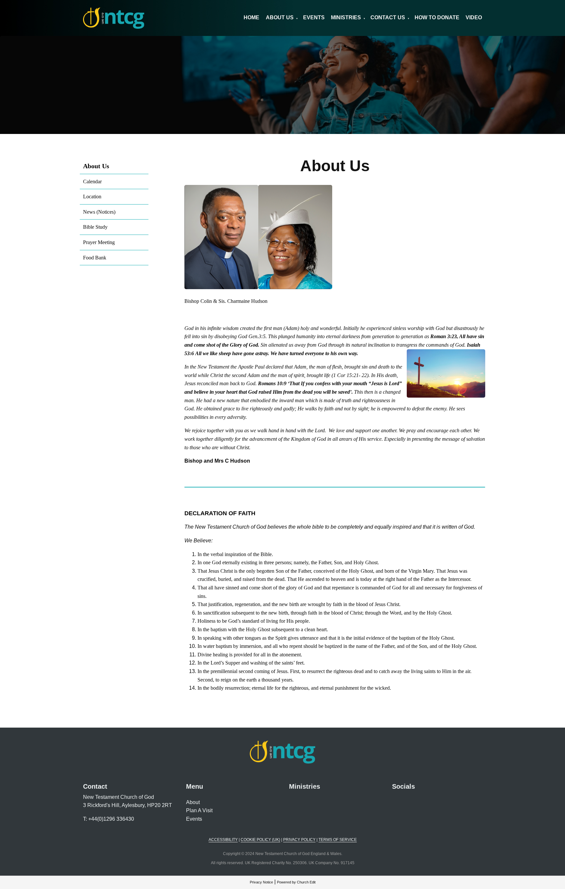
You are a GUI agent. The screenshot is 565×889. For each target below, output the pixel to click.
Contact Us (387, 17)
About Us (280, 17)
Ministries (346, 17)
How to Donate (437, 17)
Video (474, 17)
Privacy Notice (261, 882)
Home (251, 17)
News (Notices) (99, 212)
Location (92, 196)
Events (314, 17)
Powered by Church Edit (296, 882)
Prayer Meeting (99, 242)
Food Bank (94, 257)
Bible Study (95, 227)
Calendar (92, 181)
